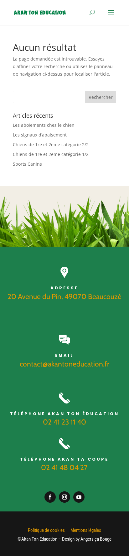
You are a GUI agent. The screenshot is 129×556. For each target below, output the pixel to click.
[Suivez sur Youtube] (79, 497)
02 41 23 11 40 (64, 422)
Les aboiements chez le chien (44, 125)
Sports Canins (27, 164)
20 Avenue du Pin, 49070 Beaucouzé (64, 296)
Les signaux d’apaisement (40, 135)
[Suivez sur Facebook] (50, 497)
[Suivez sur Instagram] (64, 497)
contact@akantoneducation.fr (64, 364)
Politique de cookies (46, 530)
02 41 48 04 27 (64, 467)
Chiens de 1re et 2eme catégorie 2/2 (51, 144)
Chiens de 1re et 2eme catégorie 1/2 (51, 154)
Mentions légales (85, 530)
